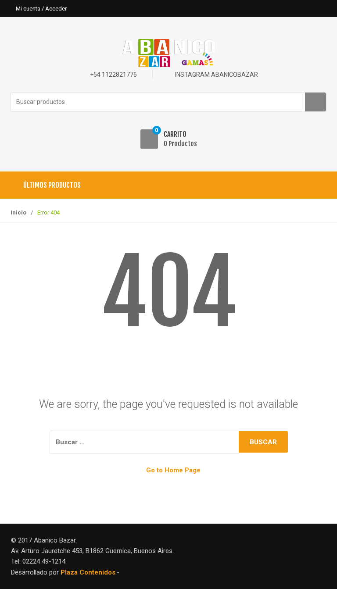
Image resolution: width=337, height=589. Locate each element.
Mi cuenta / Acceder (41, 8)
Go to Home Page (172, 470)
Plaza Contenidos (88, 572)
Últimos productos (52, 185)
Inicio (18, 212)
